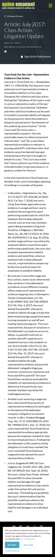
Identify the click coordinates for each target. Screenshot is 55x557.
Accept (12, 545)
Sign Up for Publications (37, 56)
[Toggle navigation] (50, 5)
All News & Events (15, 16)
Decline (28, 545)
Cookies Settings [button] (12, 550)
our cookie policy (27, 539)
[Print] (5, 51)
